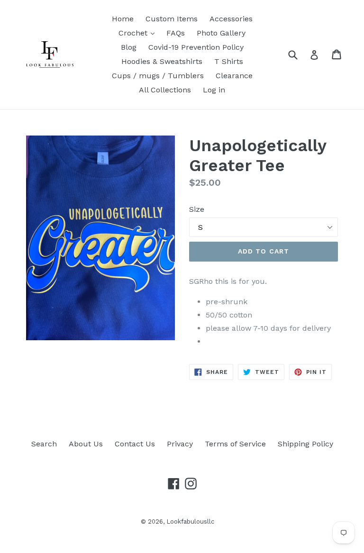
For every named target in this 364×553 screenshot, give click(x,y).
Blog (128, 47)
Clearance (234, 75)
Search (44, 443)
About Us (86, 443)
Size (196, 209)
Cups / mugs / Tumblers (158, 75)
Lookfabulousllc (190, 521)
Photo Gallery (221, 32)
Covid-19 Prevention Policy (196, 47)
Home (123, 18)
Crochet (134, 32)
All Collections (165, 89)
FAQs (175, 32)
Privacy (180, 443)
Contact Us (135, 443)
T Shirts (228, 61)
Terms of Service (235, 443)
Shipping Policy (305, 443)
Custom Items (172, 18)
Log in (214, 89)
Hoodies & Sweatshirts (161, 61)
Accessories (231, 18)
